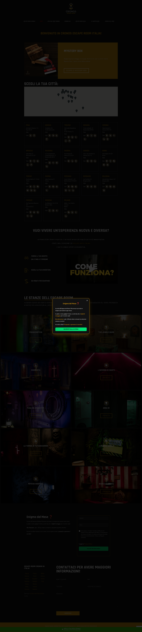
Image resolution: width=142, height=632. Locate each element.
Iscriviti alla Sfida (71, 329)
